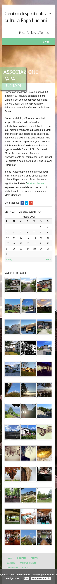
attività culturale (35, 183)
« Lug (9, 259)
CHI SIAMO (21, 558)
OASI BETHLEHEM (27, 562)
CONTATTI (26, 567)
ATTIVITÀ (34, 558)
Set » (48, 259)
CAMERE (11, 562)
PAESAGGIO (12, 567)
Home (9, 558)
